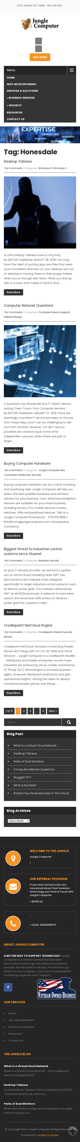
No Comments (13, 168)
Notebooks (24, 474)
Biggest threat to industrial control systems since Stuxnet (33, 551)
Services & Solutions (22, 91)
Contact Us (15, 119)
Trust (55, 975)
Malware (43, 560)
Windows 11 (60, 168)
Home (11, 77)
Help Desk (40, 57)
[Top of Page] (73, 1132)
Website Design (13, 317)
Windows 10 (45, 168)
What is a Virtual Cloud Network (35, 746)
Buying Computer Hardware (27, 463)
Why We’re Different (21, 84)
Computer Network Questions (28, 305)
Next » (53, 711)
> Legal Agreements (43, 924)
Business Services (22, 98)
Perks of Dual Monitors (29, 761)
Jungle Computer (48, 470)
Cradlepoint (45, 632)
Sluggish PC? (22, 777)
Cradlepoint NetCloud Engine (28, 625)
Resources (15, 112)
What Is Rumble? (25, 785)
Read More (13, 292)
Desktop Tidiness (18, 161)
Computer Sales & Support (54, 312)
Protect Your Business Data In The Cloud (41, 793)
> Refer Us (36, 901)
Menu (11, 70)
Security (15, 105)
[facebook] (8, 987)
